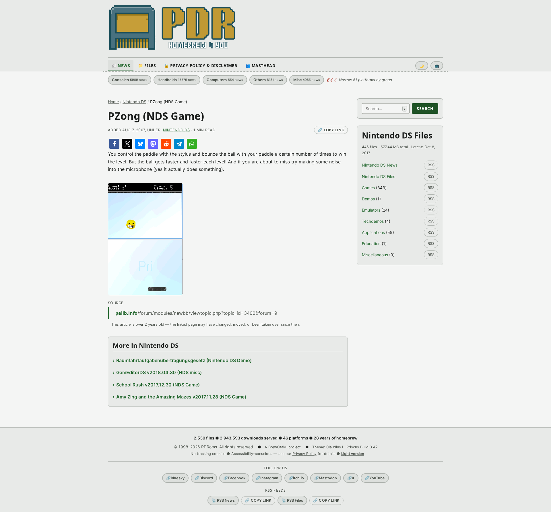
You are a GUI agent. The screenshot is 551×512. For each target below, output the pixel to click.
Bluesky (175, 478)
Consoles (129, 80)
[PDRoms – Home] (172, 27)
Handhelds (177, 80)
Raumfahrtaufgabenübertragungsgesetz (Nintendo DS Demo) (184, 360)
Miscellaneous (375, 254)
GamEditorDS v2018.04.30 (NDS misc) (159, 372)
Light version (352, 454)
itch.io (296, 478)
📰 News (120, 65)
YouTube (375, 478)
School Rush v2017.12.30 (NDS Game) (158, 385)
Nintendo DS (134, 101)
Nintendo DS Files (378, 176)
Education (371, 243)
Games (368, 187)
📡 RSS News (223, 500)
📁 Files (147, 65)
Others (268, 80)
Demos (368, 198)
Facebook (234, 478)
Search (425, 108)
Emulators (371, 210)
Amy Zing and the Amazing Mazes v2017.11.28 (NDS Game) (181, 397)
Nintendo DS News (379, 165)
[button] (114, 144)
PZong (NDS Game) (156, 116)
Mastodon (325, 478)
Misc (306, 80)
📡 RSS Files (292, 500)
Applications (373, 232)
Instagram (267, 478)
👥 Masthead (260, 65)
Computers (225, 80)
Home (113, 101)
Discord (204, 478)
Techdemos (373, 221)
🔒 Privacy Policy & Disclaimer (200, 65)
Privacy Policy (304, 454)
